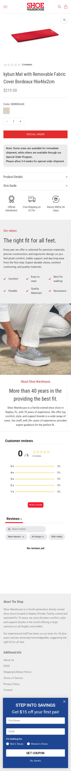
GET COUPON (35, 753)
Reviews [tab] (14, 519)
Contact (8, 690)
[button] (35, 466)
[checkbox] (57, 537)
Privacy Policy (11, 684)
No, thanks (35, 761)
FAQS (6, 666)
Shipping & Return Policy (17, 672)
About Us (8, 660)
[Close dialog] (64, 701)
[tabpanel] (35, 556)
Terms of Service (13, 678)
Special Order (36, 134)
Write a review (35, 505)
